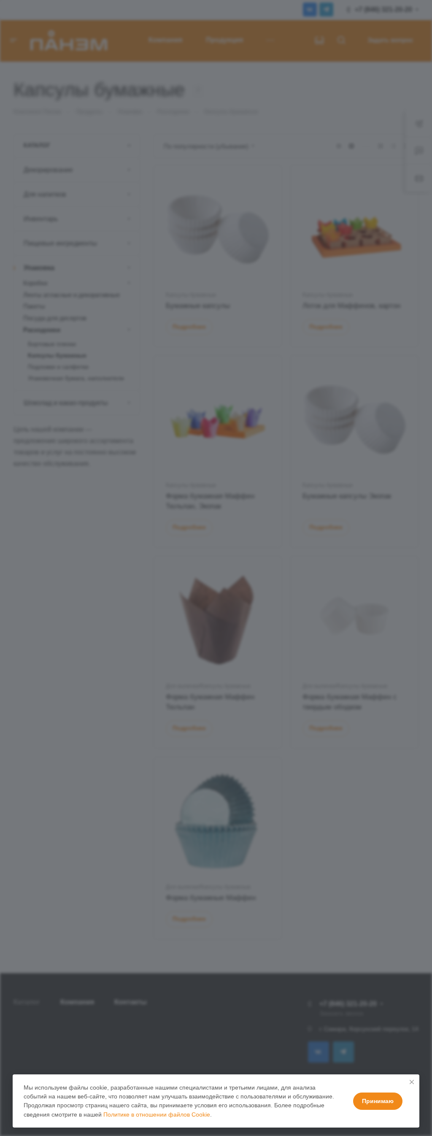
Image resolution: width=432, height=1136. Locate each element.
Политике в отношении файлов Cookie (156, 1114)
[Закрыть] (411, 1082)
